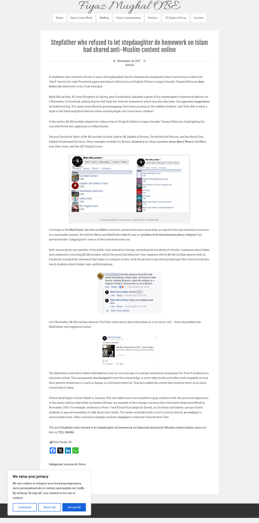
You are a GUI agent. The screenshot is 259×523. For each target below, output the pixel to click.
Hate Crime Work (81, 18)
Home (59, 18)
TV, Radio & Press (175, 18)
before (192, 322)
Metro (104, 229)
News (82, 464)
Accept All (74, 507)
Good (87, 398)
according (190, 412)
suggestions (202, 101)
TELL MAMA (66, 432)
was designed (101, 378)
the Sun (90, 229)
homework (71, 464)
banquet (124, 417)
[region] (49, 492)
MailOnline (76, 229)
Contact (198, 18)
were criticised (93, 373)
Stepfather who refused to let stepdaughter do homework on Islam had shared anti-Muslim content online (129, 46)
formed (136, 141)
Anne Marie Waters (181, 141)
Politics (153, 18)
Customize (24, 507)
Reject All (50, 507)
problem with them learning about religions (168, 234)
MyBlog (104, 18)
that (124, 234)
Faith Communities (128, 18)
